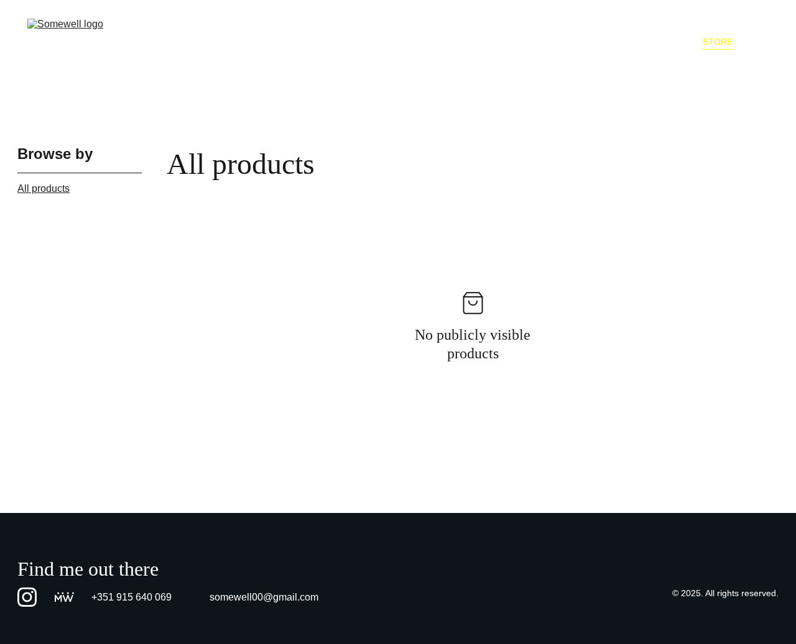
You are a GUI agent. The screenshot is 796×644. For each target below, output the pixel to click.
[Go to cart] (760, 42)
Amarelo (512, 42)
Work (458, 42)
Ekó (562, 42)
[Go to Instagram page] (27, 597)
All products (43, 188)
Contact (662, 42)
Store (718, 42)
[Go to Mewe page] (64, 597)
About (606, 42)
